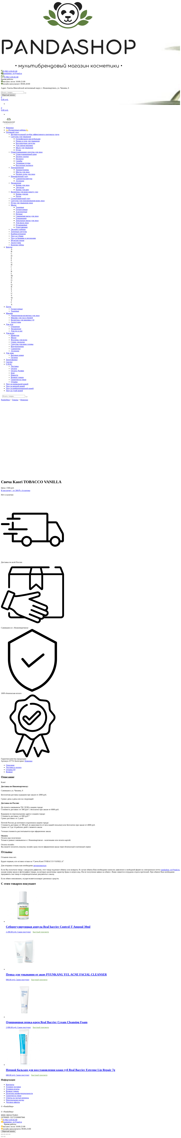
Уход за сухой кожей (14, 391)
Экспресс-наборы (18, 229)
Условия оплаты (12, 1089)
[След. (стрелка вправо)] (4, 1136)
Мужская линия (17, 240)
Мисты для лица (23, 172)
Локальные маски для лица (27, 221)
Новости (14, 375)
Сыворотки (15, 349)
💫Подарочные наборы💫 (17, 130)
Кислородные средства (25, 143)
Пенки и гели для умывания (28, 141)
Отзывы (14, 382)
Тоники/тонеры (22, 170)
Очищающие (21, 218)
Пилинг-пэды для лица (25, 174)
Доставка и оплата (13, 767)
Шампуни (15, 335)
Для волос (10, 333)
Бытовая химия (17, 355)
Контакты (10, 1085)
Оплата (14, 368)
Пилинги (20, 159)
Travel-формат (12, 360)
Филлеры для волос (19, 340)
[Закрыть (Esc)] (2, 1134)
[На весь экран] (7, 1134)
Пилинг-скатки (22, 156)
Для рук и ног (17, 331)
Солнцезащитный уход (20, 198)
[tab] (93, 765)
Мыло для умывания (24, 148)
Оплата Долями (17, 371)
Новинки (10, 128)
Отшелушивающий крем (26, 154)
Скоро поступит (24, 932)
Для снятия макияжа (24, 145)
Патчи (18, 196)
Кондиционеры (17, 346)
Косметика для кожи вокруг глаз (24, 192)
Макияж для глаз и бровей (22, 318)
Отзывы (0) (10, 770)
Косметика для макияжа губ (22, 320)
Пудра (18, 150)
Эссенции (20, 181)
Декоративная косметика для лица (25, 315)
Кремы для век (22, 194)
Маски (13, 205)
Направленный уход (19, 176)
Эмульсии (20, 187)
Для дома (10, 353)
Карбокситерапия (18, 234)
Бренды (9, 247)
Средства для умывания (21, 137)
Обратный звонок (8, 95)
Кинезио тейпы (17, 245)
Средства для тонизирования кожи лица (28, 201)
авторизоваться (39, 866)
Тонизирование (17, 167)
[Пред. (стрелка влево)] (2, 1136)
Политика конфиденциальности (19, 1093)
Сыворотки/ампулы (24, 179)
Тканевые (20, 207)
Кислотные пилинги (24, 165)
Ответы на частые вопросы (17, 1098)
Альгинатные (21, 212)
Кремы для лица (22, 185)
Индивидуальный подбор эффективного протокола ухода (35, 134)
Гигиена (14, 357)
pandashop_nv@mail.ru (12, 73)
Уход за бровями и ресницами (23, 238)
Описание (10, 765)
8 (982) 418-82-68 (10, 71)
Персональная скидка (15, 1100)
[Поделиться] (4, 1134)
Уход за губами (17, 236)
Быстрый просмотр (41, 932)
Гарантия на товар (18, 380)
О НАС (9, 364)
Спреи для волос (18, 342)
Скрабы (19, 161)
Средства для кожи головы (22, 344)
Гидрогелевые (22, 209)
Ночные (19, 214)
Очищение (15, 327)
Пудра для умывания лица (22, 203)
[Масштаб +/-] (9, 1134)
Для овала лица (22, 223)
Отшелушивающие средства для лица (26, 152)
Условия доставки (13, 1087)
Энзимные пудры (23, 163)
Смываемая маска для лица (27, 216)
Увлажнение (16, 183)
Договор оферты (13, 1102)
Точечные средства (19, 232)
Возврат (9, 772)
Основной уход (12, 132)
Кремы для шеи (22, 190)
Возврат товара (17, 377)
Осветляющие (22, 227)
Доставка (15, 366)
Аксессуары (16, 243)
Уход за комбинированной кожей (20, 388)
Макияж (9, 313)
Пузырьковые (21, 225)
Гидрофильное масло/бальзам (28, 139)
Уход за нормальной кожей (17, 384)
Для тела (9, 324)
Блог (13, 373)
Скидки (9, 362)
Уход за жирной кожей (15, 386)
